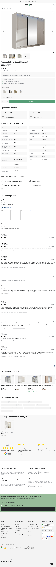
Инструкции (44, 159)
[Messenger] (9, 561)
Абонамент (28, 509)
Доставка (17, 524)
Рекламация (17, 530)
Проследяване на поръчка (21, 528)
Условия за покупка (32, 559)
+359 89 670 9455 (34, 526)
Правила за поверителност (19, 559)
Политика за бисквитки (43, 559)
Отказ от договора (19, 534)
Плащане (17, 526)
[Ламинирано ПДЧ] (51, 145)
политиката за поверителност (17, 505)
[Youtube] (7, 561)
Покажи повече (28, 362)
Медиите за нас (4, 531)
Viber (31, 535)
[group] (6, 215)
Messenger (32, 533)
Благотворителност (5, 526)
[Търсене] (51, 5)
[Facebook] (2, 561)
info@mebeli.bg (33, 531)
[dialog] (16, 74)
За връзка (3, 537)
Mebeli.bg (3, 8)
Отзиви (2, 535)
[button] (28, 1)
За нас (2, 524)
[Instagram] (4, 561)
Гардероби (9, 8)
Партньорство (4, 533)
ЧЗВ (15, 532)
